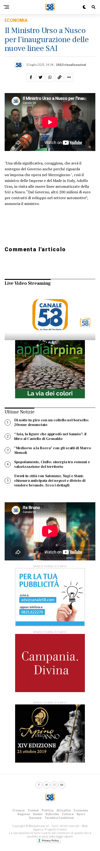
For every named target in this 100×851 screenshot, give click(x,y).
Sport (81, 814)
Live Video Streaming (28, 283)
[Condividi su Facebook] (31, 77)
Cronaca (18, 810)
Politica (47, 810)
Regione (23, 814)
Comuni (33, 810)
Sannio (38, 814)
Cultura (67, 814)
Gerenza (35, 818)
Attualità (64, 810)
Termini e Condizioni (59, 818)
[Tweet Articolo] (40, 77)
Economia (81, 810)
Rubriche (52, 814)
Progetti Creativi (56, 829)
